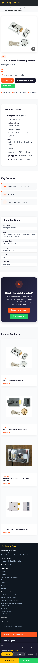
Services (3, 574)
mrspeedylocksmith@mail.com (12, 561)
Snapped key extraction (8, 597)
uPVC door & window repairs (10, 606)
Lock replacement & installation (11, 603)
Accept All (7, 654)
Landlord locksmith (7, 611)
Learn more (14, 650)
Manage (30, 654)
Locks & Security (12, 8)
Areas (3, 580)
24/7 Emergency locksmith (9, 577)
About (3, 585)
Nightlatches (22, 8)
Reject (19, 654)
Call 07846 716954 (20, 310)
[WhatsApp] (7, 621)
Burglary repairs (6, 608)
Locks (3, 582)
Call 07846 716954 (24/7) (15, 635)
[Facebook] (3, 621)
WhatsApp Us (20, 316)
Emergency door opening (9, 600)
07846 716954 (6, 558)
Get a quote (10, 640)
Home (3, 8)
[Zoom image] (33, 49)
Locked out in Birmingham (9, 595)
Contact (3, 588)
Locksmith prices (6, 614)
